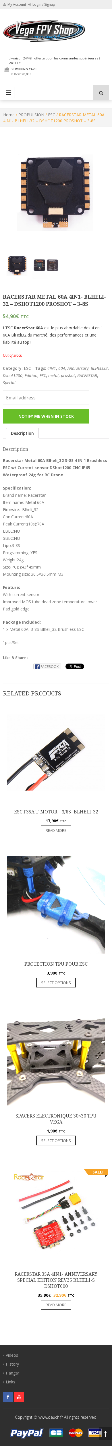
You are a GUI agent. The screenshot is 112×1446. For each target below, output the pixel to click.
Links (10, 1382)
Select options (56, 982)
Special (9, 382)
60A (61, 368)
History (12, 1364)
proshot (68, 375)
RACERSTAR (87, 375)
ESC (51, 114)
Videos (12, 1355)
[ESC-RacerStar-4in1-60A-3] (17, 265)
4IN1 (51, 368)
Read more (56, 830)
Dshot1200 (12, 375)
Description (22, 433)
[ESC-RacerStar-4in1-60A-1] (46, 265)
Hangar (12, 1373)
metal (53, 375)
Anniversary (77, 368)
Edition (31, 375)
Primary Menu (8, 92)
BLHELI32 (99, 368)
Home (9, 114)
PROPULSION (31, 114)
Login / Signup (43, 4)
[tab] (22, 433)
